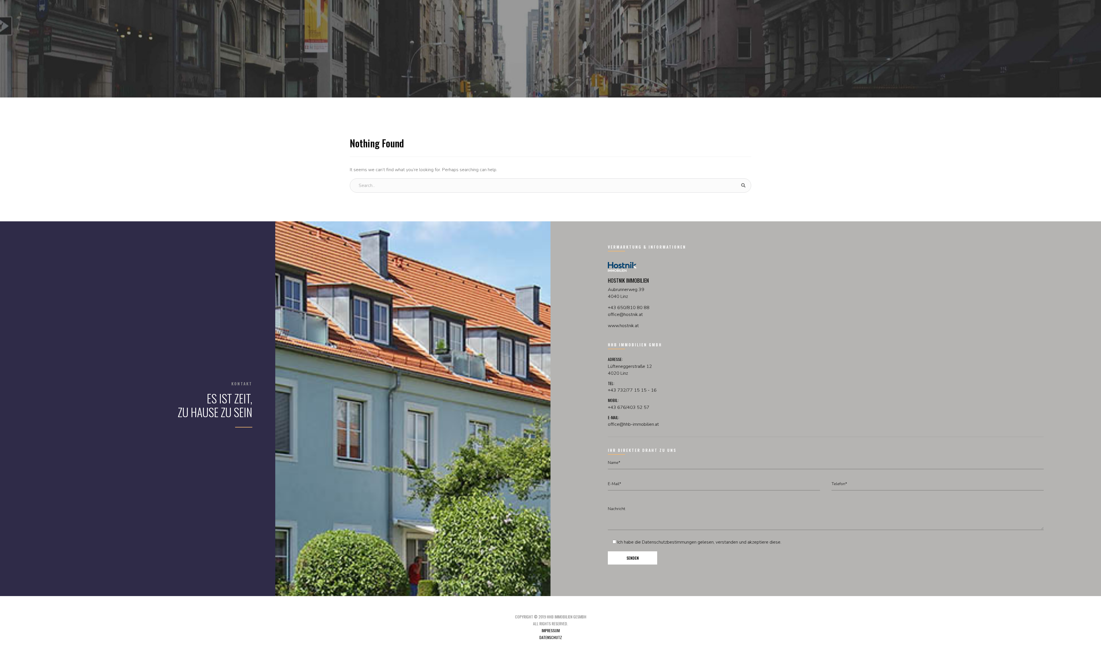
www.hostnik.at (623, 326)
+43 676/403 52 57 (628, 407)
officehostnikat (625, 314)
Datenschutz (550, 637)
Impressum (551, 630)
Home (550, 84)
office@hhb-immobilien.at (633, 424)
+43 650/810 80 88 (628, 307)
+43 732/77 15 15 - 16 (632, 390)
